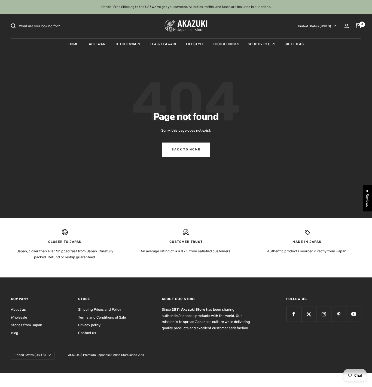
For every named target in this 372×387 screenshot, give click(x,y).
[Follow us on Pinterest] (338, 314)
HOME (73, 44)
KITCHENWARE (128, 44)
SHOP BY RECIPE (262, 44)
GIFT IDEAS (294, 44)
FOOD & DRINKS (226, 44)
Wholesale (19, 317)
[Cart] (358, 25)
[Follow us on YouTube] (353, 314)
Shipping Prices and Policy (99, 309)
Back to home (186, 149)
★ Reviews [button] (367, 198)
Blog (14, 333)
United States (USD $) (314, 26)
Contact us (87, 333)
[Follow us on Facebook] (293, 314)
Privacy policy (89, 325)
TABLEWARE (97, 44)
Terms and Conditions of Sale (102, 317)
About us (18, 309)
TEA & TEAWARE (163, 44)
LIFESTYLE (195, 44)
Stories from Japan (26, 325)
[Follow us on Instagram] (323, 314)
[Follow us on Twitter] (308, 314)
